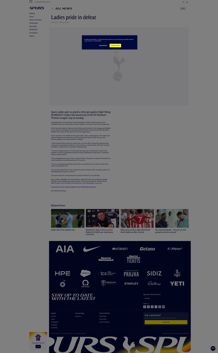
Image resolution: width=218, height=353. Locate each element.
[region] (109, 42)
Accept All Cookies (115, 45)
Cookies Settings (103, 45)
